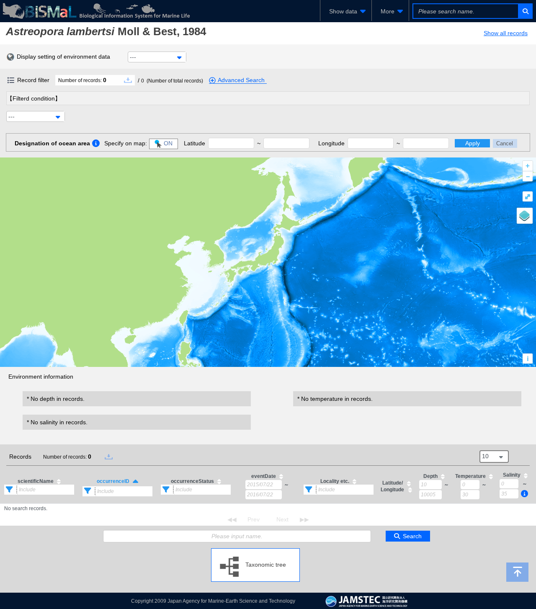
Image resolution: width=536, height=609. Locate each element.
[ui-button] (525, 11)
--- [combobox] (133, 57)
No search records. (25, 508)
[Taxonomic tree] (255, 551)
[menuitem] (345, 11)
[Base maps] (525, 216)
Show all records (506, 33)
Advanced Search (241, 80)
